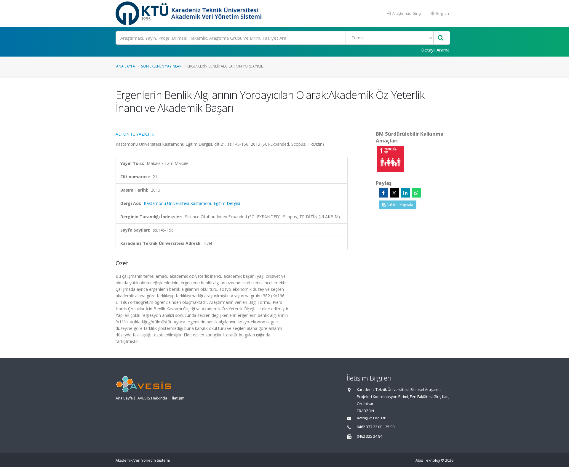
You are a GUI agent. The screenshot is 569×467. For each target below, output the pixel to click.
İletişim (178, 398)
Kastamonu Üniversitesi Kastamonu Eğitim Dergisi (192, 203)
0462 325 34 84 (369, 436)
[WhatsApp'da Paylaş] (416, 193)
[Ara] (440, 38)
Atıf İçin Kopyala (399, 204)
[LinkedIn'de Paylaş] (405, 193)
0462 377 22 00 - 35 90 (375, 426)
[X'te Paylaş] (394, 193)
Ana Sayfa (125, 66)
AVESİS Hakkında (152, 398)
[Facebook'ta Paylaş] (383, 193)
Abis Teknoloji (427, 460)
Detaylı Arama (435, 50)
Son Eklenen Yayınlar (161, 66)
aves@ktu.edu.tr (371, 418)
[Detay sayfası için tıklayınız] (390, 158)
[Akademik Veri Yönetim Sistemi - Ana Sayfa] (143, 13)
